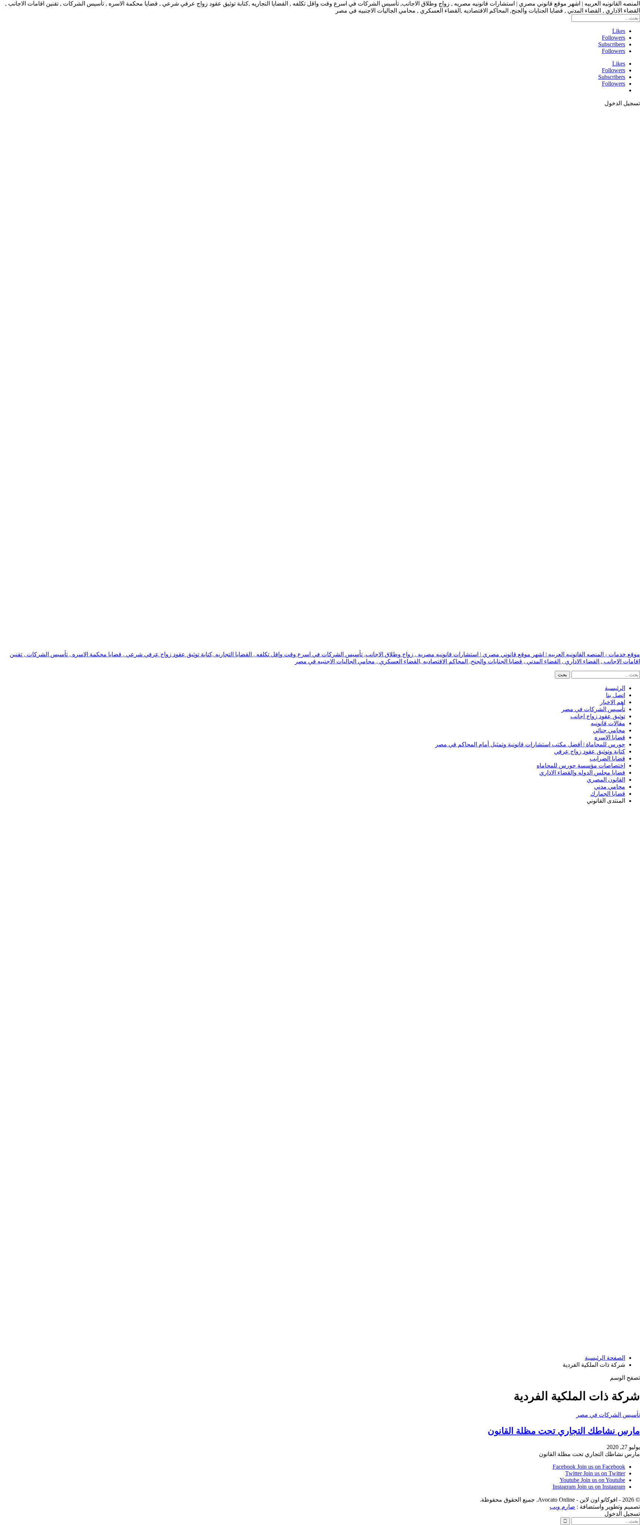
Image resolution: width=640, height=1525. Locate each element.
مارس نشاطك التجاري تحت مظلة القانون (564, 1431)
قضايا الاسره (609, 737)
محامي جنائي (609, 730)
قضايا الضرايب (607, 758)
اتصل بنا (615, 695)
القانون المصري (606, 779)
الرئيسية (615, 688)
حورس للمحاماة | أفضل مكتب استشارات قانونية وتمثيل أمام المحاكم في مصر (530, 744)
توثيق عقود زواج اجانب (597, 716)
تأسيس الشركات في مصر (593, 709)
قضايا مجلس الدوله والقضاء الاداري (582, 772)
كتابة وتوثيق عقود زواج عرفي (589, 751)
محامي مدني (609, 786)
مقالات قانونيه (608, 723)
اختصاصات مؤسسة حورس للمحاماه (581, 765)
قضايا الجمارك (607, 793)
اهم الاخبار (612, 702)
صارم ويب (562, 1507)
